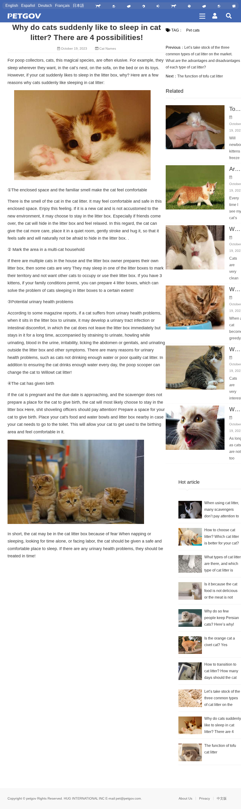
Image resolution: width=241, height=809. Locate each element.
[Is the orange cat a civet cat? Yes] (190, 645)
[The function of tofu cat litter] (190, 752)
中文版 (222, 798)
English (11, 6)
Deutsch (45, 6)
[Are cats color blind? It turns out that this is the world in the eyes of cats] (195, 187)
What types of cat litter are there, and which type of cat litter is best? (222, 564)
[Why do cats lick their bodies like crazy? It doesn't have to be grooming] (195, 247)
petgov (31, 798)
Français (62, 6)
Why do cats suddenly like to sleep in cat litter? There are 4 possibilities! (222, 725)
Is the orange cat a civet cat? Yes (219, 641)
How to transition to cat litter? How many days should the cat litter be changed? (221, 671)
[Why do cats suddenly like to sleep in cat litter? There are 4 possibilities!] (190, 725)
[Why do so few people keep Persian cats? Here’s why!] (190, 618)
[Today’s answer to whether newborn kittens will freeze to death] (195, 127)
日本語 (78, 6)
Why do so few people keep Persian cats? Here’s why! (221, 617)
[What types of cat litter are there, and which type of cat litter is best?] (190, 564)
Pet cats (193, 30)
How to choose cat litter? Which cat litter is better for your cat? (221, 536)
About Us (185, 798)
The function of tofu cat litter (200, 76)
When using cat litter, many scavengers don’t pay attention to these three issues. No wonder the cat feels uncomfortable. (221, 510)
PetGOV (24, 16)
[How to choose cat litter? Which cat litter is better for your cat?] (190, 537)
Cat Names (107, 48)
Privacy (204, 798)
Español (28, 6)
